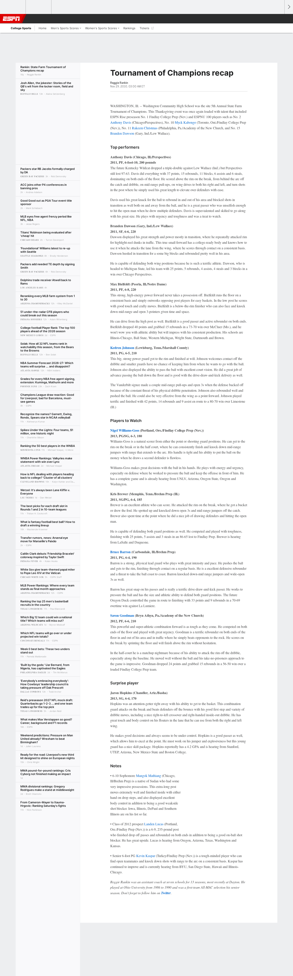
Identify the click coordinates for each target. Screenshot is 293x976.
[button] (279, 18)
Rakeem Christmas (144, 128)
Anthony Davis (120, 122)
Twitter (166, 893)
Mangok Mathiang (148, 775)
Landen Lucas (153, 824)
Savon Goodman (122, 615)
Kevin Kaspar (145, 855)
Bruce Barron (120, 551)
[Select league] (13, 7)
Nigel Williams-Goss (124, 430)
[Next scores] (288, 7)
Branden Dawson (122, 133)
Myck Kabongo (185, 122)
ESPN (11, 18)
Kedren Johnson (122, 347)
